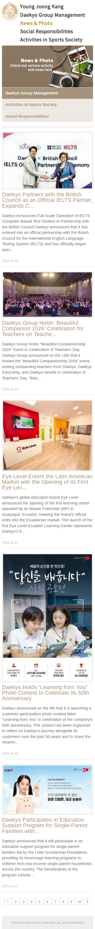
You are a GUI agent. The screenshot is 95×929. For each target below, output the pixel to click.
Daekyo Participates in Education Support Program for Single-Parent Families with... (44, 825)
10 (79, 901)
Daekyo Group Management (32, 93)
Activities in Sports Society (31, 104)
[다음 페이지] (87, 899)
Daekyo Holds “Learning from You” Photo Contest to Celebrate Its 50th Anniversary (45, 692)
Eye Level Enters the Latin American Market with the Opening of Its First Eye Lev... (47, 481)
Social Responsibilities (27, 116)
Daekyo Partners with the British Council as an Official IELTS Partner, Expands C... (47, 200)
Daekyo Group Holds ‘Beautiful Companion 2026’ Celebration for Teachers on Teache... (43, 328)
